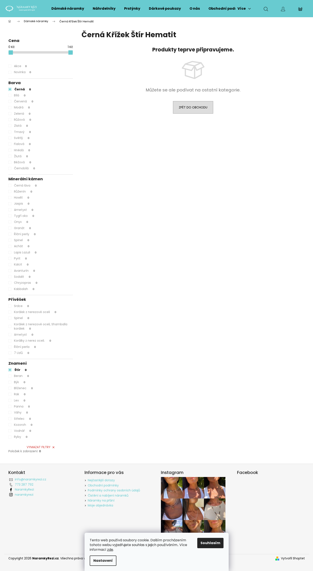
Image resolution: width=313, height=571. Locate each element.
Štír (20, 370)
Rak (20, 394)
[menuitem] (67, 8)
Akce (20, 66)
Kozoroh (23, 425)
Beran (21, 376)
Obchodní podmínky (103, 485)
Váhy (21, 412)
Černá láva (25, 185)
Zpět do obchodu (193, 107)
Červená (23, 101)
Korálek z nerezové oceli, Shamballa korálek (40, 326)
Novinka (22, 72)
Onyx (21, 222)
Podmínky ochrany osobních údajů (114, 490)
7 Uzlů (21, 353)
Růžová (22, 119)
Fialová (22, 144)
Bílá (20, 95)
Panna (22, 406)
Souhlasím (210, 542)
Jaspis (21, 203)
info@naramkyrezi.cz (30, 479)
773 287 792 (24, 484)
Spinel (21, 240)
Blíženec (23, 388)
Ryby (21, 437)
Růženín (23, 191)
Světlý (21, 138)
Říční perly (25, 234)
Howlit (21, 197)
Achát (21, 246)
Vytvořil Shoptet (293, 558)
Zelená (22, 113)
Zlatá (21, 125)
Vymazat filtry (39, 447)
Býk (19, 382)
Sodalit (22, 277)
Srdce (21, 306)
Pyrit (20, 258)
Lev (19, 400)
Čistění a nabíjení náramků (108, 495)
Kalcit (21, 264)
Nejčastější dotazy (101, 480)
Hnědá (22, 150)
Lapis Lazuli (25, 252)
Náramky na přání (101, 500)
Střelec (22, 419)
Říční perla (25, 347)
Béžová (22, 162)
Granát (22, 228)
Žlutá (21, 156)
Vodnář (22, 431)
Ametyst (23, 210)
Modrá (22, 107)
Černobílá (24, 168)
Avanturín (24, 271)
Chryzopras (25, 283)
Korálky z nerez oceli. (32, 340)
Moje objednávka (100, 505)
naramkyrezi (24, 494)
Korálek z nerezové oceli (35, 312)
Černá (22, 89)
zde (110, 549)
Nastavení (103, 560)
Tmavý (22, 132)
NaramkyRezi (24, 489)
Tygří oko (24, 216)
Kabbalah (24, 289)
